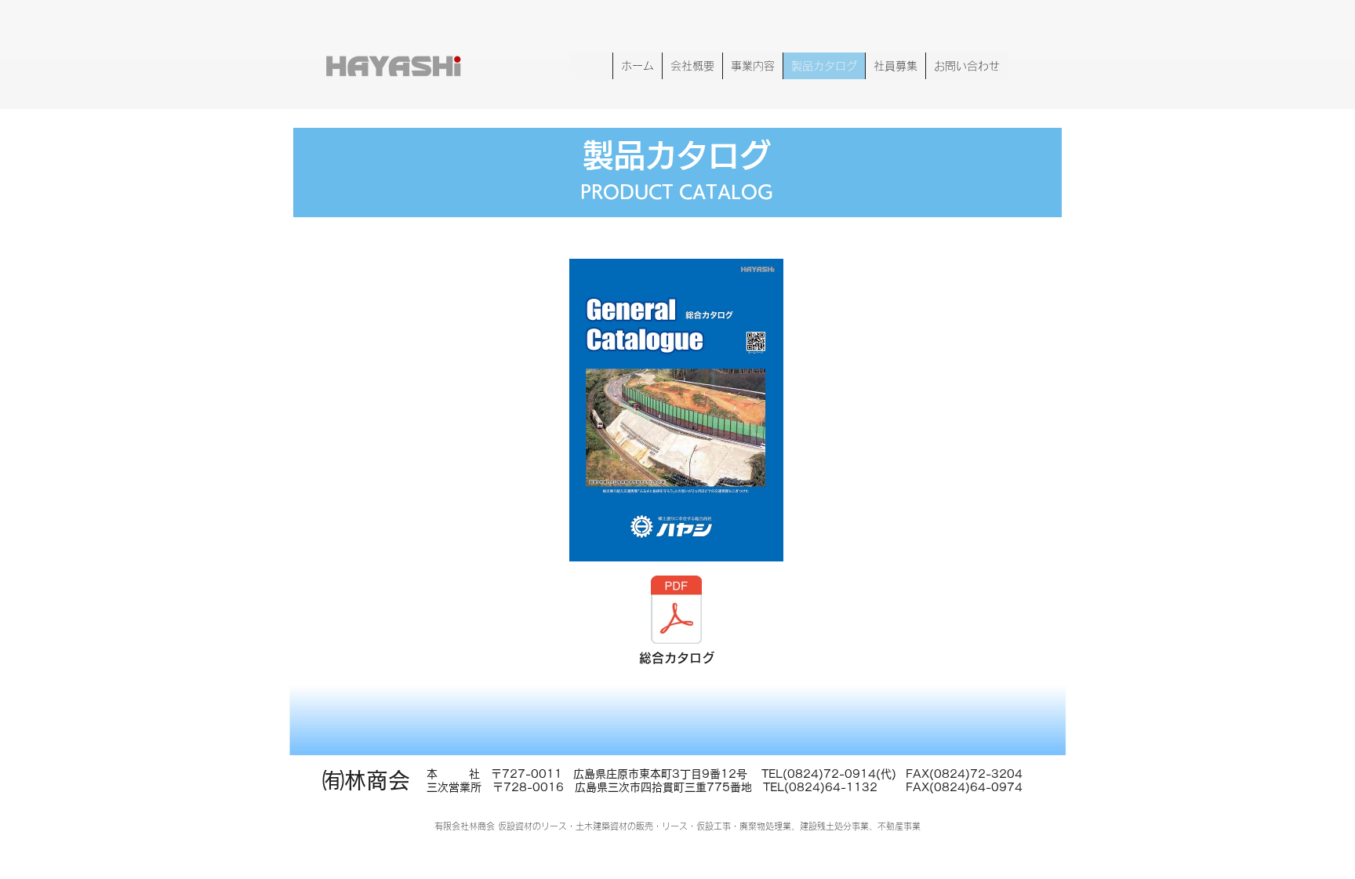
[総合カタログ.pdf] (676, 612)
